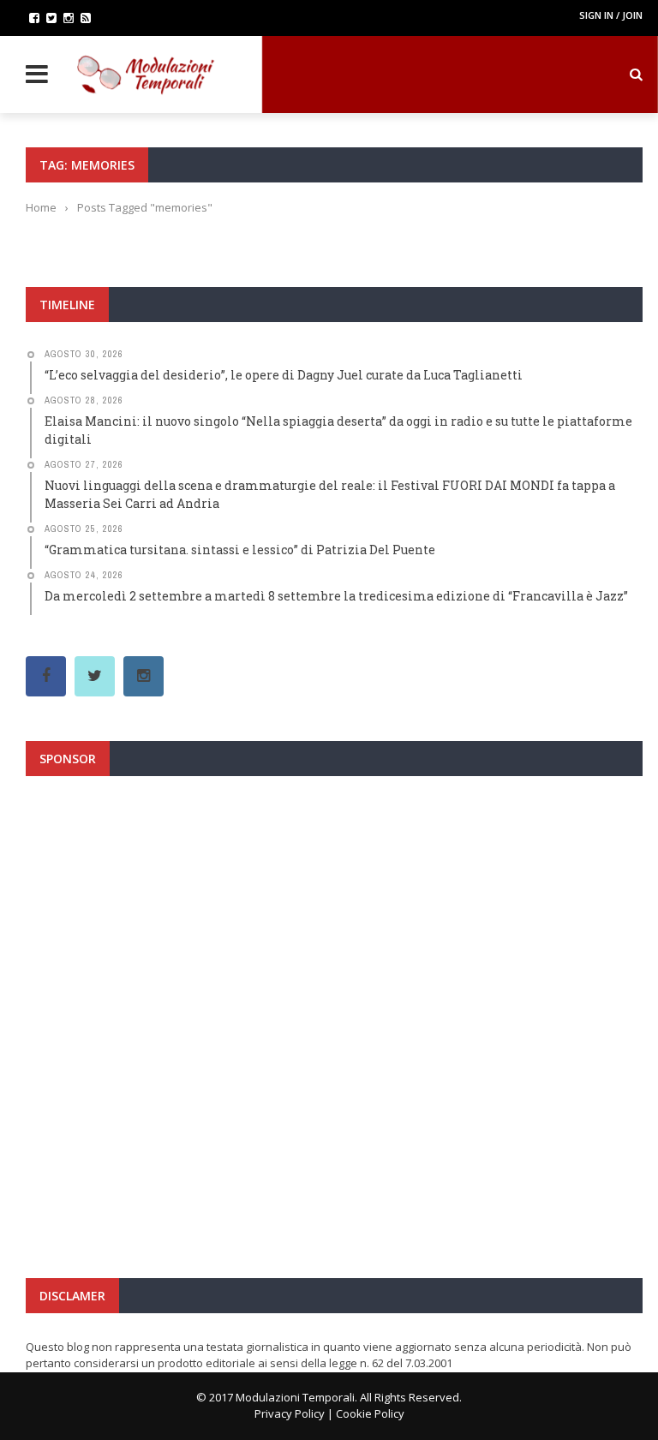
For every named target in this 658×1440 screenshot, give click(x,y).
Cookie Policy (370, 1413)
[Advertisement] (334, 955)
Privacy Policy (289, 1413)
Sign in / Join (611, 15)
